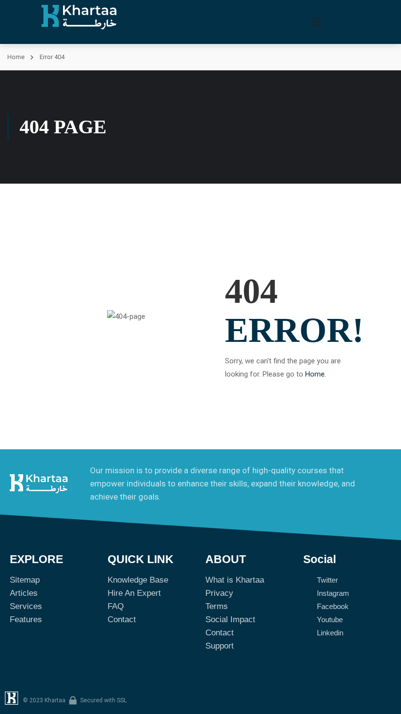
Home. (315, 374)
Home (15, 57)
